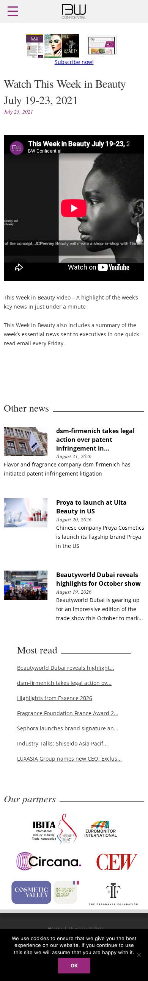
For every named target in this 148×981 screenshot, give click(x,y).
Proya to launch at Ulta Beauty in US (91, 506)
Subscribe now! (74, 62)
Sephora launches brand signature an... (67, 728)
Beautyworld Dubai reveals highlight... (65, 667)
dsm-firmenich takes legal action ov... (64, 682)
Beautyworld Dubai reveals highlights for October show (98, 579)
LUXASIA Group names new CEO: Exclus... (69, 758)
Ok (74, 965)
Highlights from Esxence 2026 (54, 698)
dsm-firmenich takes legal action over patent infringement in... (95, 439)
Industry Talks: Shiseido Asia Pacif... (62, 743)
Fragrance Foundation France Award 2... (67, 713)
